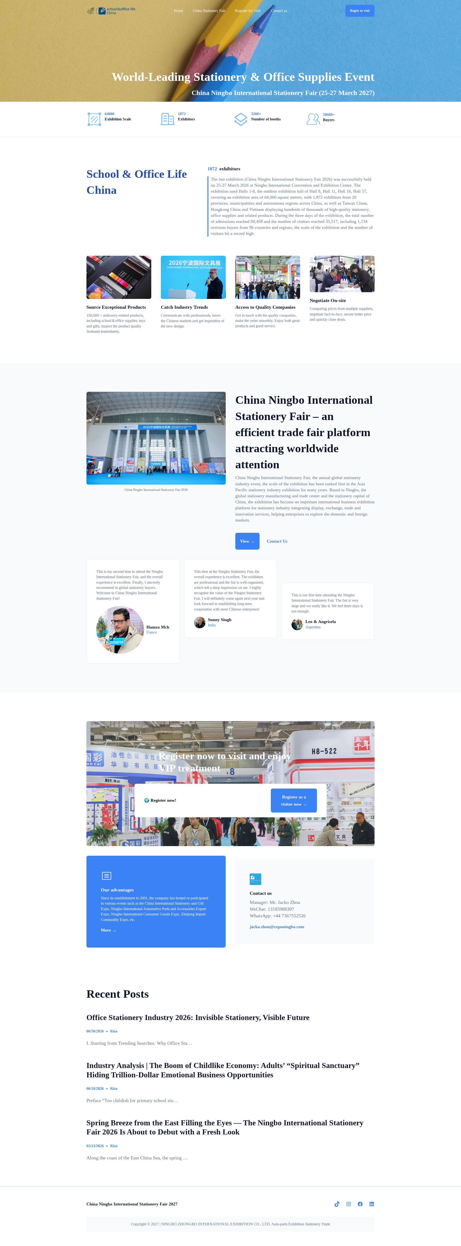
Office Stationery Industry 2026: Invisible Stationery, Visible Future (197, 1017)
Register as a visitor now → (294, 801)
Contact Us (277, 541)
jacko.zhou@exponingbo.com (277, 926)
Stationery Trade (317, 1224)
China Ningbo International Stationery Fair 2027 (131, 1204)
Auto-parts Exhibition (287, 1224)
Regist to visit (360, 10)
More (106, 930)
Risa (113, 1031)
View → (247, 541)
